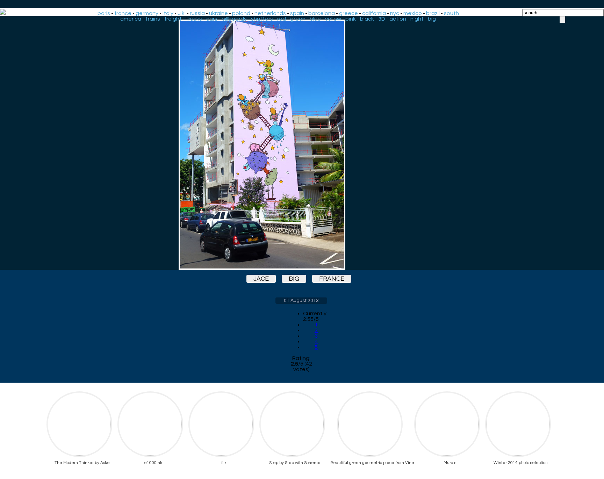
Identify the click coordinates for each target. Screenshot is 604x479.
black (367, 19)
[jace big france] (301, 145)
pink (350, 19)
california (374, 13)
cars (211, 19)
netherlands (270, 13)
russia (197, 13)
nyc (394, 13)
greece (348, 13)
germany (147, 13)
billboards (234, 19)
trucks (194, 19)
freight (173, 19)
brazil (433, 13)
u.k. (182, 13)
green (297, 19)
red (281, 19)
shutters (262, 19)
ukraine (218, 13)
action (397, 19)
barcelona (321, 13)
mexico (412, 13)
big (432, 19)
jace (261, 278)
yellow (333, 19)
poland (241, 13)
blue (315, 19)
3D (381, 19)
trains (152, 19)
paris (104, 13)
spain (297, 13)
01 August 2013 (301, 300)
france (122, 13)
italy (168, 13)
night (417, 19)
